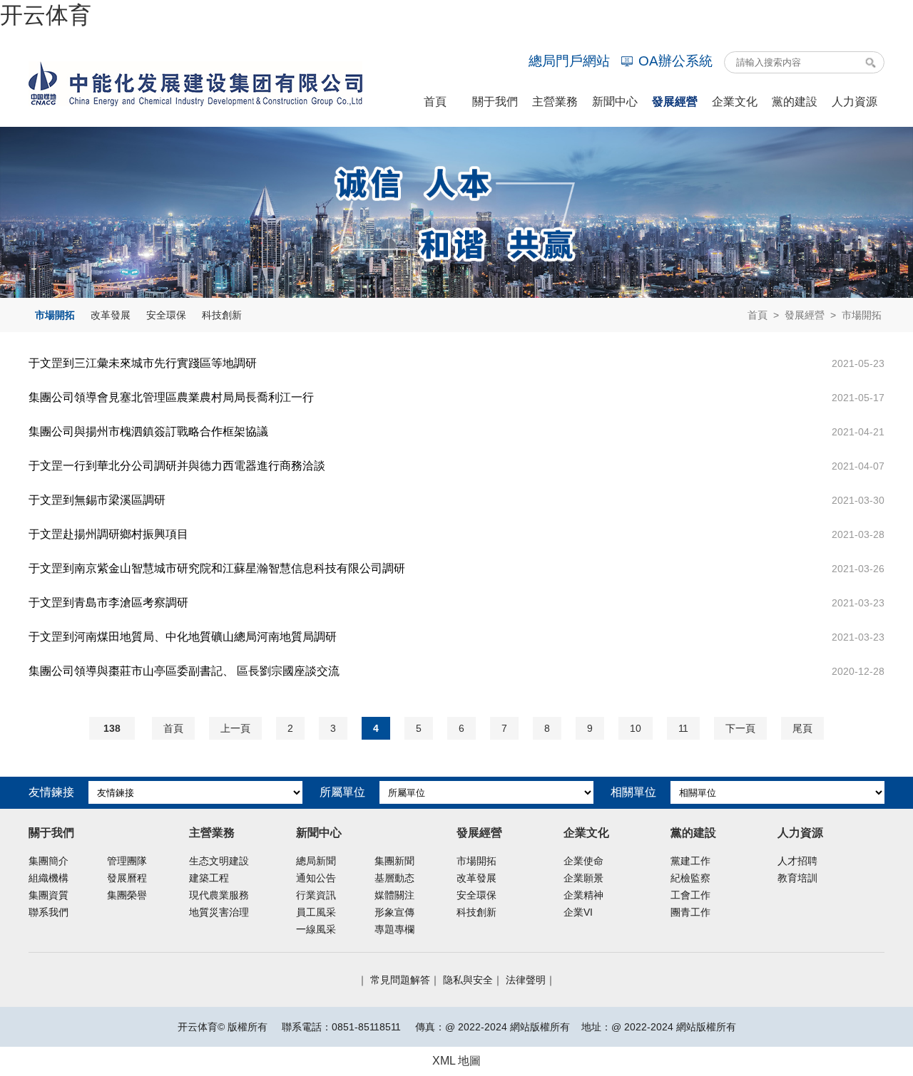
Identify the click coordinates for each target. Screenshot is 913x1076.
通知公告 (316, 878)
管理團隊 (127, 861)
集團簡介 (48, 861)
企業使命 (583, 861)
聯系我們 (48, 912)
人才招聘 (797, 861)
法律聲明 (526, 980)
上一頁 (235, 728)
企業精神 (583, 895)
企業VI (578, 912)
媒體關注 (394, 895)
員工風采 (316, 912)
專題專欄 (394, 929)
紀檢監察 (690, 878)
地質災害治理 (219, 912)
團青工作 (690, 912)
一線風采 (316, 929)
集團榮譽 (127, 895)
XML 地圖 (456, 1061)
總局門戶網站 (569, 60)
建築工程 (209, 878)
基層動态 (394, 878)
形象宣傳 (394, 912)
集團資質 (48, 895)
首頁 (757, 315)
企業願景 (583, 878)
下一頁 (740, 728)
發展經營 (805, 315)
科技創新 (222, 315)
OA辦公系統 (675, 60)
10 (635, 728)
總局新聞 (316, 861)
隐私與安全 (468, 980)
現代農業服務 (219, 895)
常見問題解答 (400, 980)
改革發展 (111, 315)
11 (683, 728)
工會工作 (690, 895)
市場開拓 (55, 315)
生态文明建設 (219, 861)
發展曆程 (127, 878)
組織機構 (48, 878)
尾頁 (802, 728)
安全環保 (166, 315)
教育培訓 (797, 878)
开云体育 (45, 15)
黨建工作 (690, 861)
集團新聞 (394, 861)
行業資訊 (316, 895)
